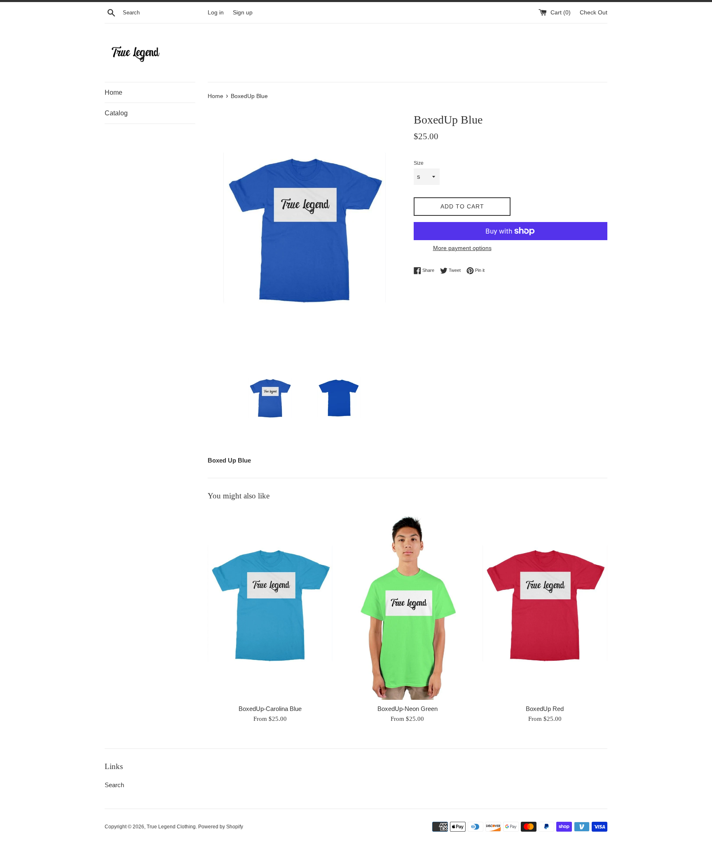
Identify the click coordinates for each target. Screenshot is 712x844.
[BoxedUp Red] (544, 604)
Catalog (116, 113)
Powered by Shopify (220, 827)
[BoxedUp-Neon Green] (407, 604)
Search (114, 784)
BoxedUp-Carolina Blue (270, 708)
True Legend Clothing (171, 827)
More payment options (462, 248)
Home (113, 92)
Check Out (593, 12)
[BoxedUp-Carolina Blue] (270, 604)
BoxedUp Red (545, 708)
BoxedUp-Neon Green (407, 708)
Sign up (243, 12)
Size (419, 163)
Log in (216, 12)
